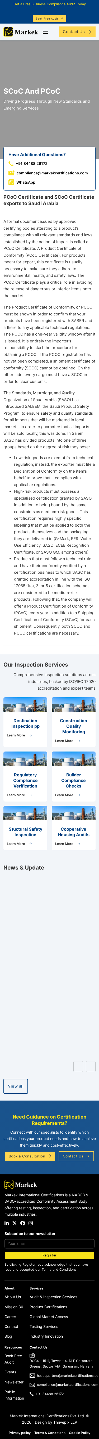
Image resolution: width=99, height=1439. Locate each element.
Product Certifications (48, 1307)
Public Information (14, 1395)
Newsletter (13, 1382)
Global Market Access (49, 1316)
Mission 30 (13, 1307)
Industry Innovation (46, 1336)
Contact (11, 1326)
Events (10, 1372)
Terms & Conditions (49, 1433)
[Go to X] (14, 1223)
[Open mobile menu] (45, 32)
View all (15, 1086)
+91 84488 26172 (50, 1394)
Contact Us (74, 31)
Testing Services (44, 1326)
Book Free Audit (47, 18)
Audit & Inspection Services (53, 1297)
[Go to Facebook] (22, 1223)
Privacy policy (20, 1433)
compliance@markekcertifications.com (67, 1385)
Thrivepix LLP (65, 1422)
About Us (12, 1297)
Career (10, 1316)
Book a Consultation (27, 1156)
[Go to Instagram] (31, 1223)
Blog (8, 1336)
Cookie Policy (79, 1433)
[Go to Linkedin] (6, 1223)
